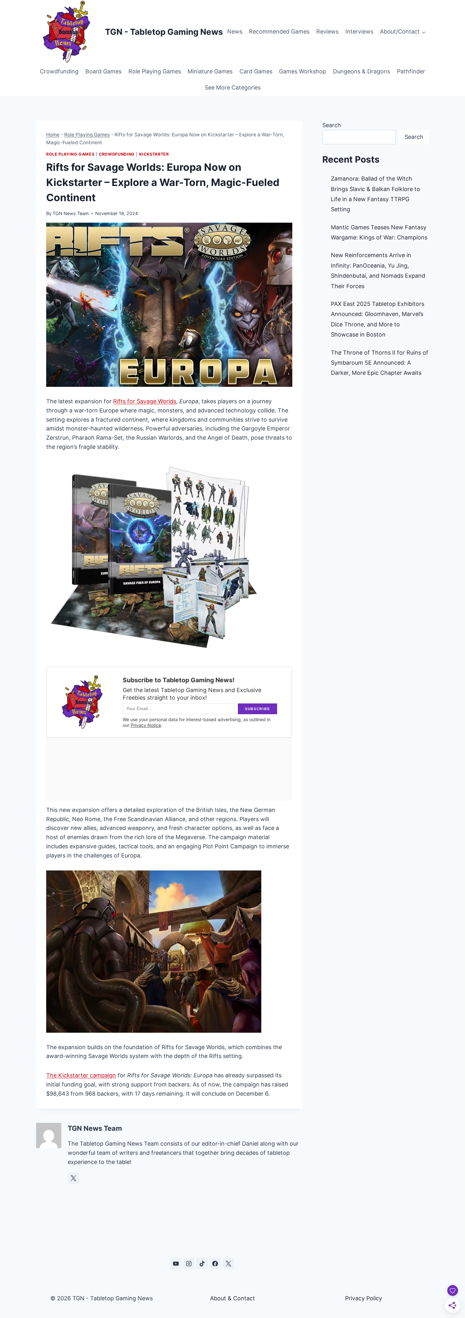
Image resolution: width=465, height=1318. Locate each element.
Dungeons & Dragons (361, 71)
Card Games (255, 71)
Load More (232, 1234)
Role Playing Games (154, 71)
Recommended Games (279, 31)
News (234, 31)
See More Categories (233, 87)
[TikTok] (202, 1263)
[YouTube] (176, 1263)
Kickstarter (154, 154)
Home (52, 135)
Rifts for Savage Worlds (144, 401)
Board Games (103, 71)
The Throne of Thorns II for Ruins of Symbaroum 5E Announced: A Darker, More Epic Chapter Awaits (379, 362)
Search (331, 125)
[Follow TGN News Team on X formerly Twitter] (73, 1178)
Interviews (359, 31)
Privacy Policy (363, 1298)
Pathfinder (411, 71)
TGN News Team (71, 213)
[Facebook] (215, 1263)
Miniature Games (210, 71)
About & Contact (232, 1298)
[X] (228, 1263)
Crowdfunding (59, 71)
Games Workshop (302, 71)
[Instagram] (189, 1263)
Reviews (327, 31)
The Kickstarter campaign (81, 1075)
